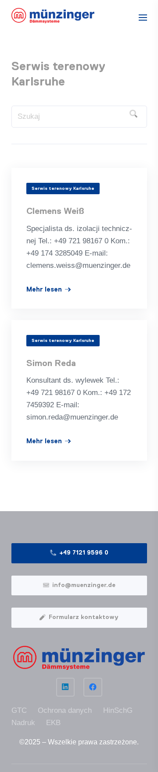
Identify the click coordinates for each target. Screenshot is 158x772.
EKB (53, 723)
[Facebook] (92, 687)
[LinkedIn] (65, 687)
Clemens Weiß (55, 211)
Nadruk (23, 723)
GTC (19, 710)
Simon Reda (51, 363)
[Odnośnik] (53, 15)
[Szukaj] (133, 114)
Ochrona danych (65, 710)
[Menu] (143, 17)
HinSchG (118, 710)
